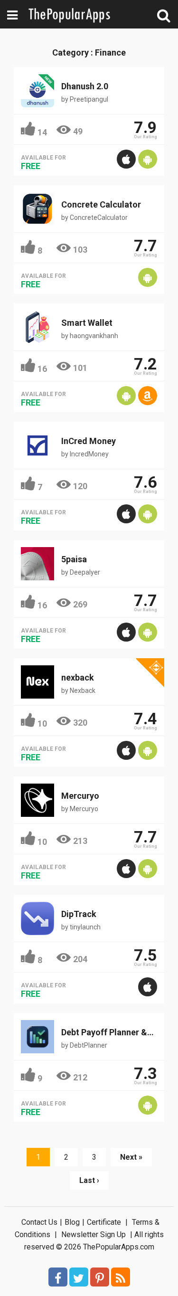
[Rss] (120, 1277)
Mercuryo (80, 796)
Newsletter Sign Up (93, 1234)
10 (42, 723)
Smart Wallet (86, 323)
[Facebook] (57, 1277)
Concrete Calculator (101, 204)
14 (42, 132)
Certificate (104, 1222)
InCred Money (88, 441)
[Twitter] (78, 1277)
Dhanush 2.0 (84, 86)
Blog (72, 1222)
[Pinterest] (99, 1277)
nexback (77, 677)
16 (42, 369)
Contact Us (39, 1222)
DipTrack (78, 914)
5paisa (74, 559)
